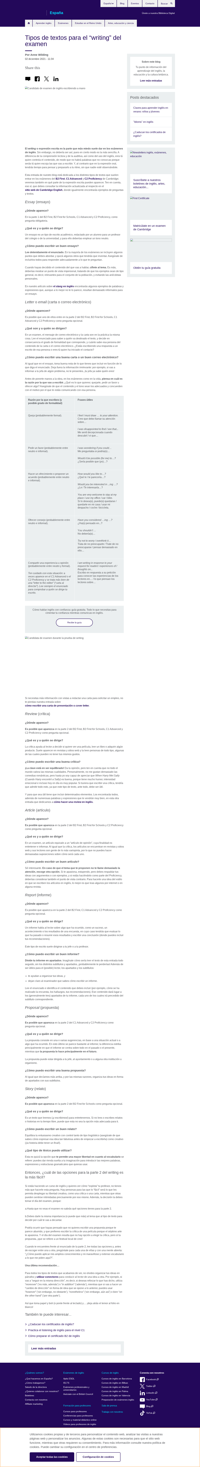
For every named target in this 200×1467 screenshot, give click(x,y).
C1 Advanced (74, 178)
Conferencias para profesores (78, 1416)
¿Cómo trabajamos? (35, 1383)
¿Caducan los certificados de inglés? (51, 1324)
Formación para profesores (77, 1405)
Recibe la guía (74, 622)
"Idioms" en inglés (143, 122)
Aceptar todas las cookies (52, 1457)
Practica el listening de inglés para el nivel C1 (56, 1330)
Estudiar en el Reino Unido (88, 23)
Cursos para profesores (75, 1411)
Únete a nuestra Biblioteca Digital (158, 13)
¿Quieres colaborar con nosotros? (42, 1391)
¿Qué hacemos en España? (39, 1379)
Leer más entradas (43, 1348)
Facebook (151, 1379)
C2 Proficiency (93, 178)
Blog (122, 3)
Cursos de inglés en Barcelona (117, 1379)
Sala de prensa (109, 1405)
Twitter (149, 1386)
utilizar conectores (47, 1277)
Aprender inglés (43, 23)
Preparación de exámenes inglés (118, 1400)
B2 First (60, 178)
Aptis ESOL (69, 1379)
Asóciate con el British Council (78, 1394)
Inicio (28, 23)
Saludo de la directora (36, 1387)
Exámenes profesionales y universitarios (76, 1388)
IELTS (66, 1383)
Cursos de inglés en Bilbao (115, 1383)
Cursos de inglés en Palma (115, 1391)
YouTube (150, 1399)
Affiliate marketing (34, 1404)
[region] (100, 1447)
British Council (34, 12)
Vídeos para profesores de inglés (79, 1424)
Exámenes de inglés (73, 1372)
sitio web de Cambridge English (43, 190)
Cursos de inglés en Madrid (115, 1387)
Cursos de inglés (110, 1372)
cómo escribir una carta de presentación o (57, 705)
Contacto (149, 3)
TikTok (149, 1413)
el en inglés (63, 286)
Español (108, 3)
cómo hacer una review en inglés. (73, 802)
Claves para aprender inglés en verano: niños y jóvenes (150, 110)
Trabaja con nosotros (112, 1411)
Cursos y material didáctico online (80, 1420)
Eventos (135, 3)
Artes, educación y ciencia (121, 23)
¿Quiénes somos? (34, 1372)
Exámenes (63, 23)
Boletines (29, 1395)
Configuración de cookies (98, 1457)
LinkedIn (150, 1393)
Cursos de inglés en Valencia (116, 1395)
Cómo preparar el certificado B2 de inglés (54, 1336)
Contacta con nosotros (36, 1400)
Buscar (173, 4)
